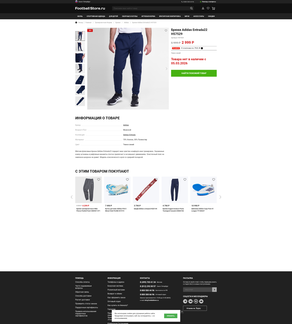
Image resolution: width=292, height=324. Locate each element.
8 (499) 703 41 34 (148, 282)
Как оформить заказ (116, 297)
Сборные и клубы (130, 16)
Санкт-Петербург (84, 2)
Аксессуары (198, 16)
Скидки (211, 16)
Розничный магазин (116, 290)
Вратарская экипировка (170, 16)
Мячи (187, 16)
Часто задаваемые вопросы (83, 287)
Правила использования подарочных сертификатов (85, 313)
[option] (80, 36)
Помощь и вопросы (209, 2)
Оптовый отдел (114, 301)
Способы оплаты (82, 282)
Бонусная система (115, 286)
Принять (171, 316)
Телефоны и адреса (116, 282)
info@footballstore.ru (152, 300)
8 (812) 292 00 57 (148, 286)
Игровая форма (148, 16)
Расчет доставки (82, 300)
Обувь (80, 16)
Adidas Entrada (129, 135)
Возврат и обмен (115, 294)
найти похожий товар (193, 73)
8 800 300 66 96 (147, 294)
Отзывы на (191, 308)
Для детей (113, 16)
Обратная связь (82, 292)
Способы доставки (83, 296)
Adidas (126, 125)
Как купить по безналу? (118, 305)
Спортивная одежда (96, 16)
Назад (80, 22)
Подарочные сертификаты (86, 307)
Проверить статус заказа (86, 304)
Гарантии (111, 309)
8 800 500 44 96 (188, 2)
